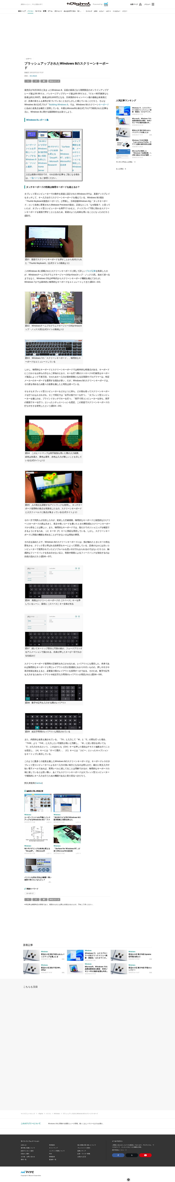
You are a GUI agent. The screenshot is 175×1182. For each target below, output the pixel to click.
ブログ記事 (91, 271)
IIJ (78, 11)
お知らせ (24, 1145)
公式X (95, 11)
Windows (57, 1113)
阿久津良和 (33, 76)
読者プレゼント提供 (27, 1151)
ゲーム (50, 11)
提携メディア (82, 1151)
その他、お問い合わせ (28, 1156)
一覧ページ (35, 178)
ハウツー (124, 11)
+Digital (40, 1113)
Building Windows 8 (58, 104)
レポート (108, 11)
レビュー (101, 11)
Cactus (38, 783)
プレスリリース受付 (84, 1148)
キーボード (104, 104)
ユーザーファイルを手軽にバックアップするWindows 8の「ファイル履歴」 (31, 156)
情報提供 (52, 1156)
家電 (44, 11)
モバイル (38, 11)
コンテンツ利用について (57, 1151)
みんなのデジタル (70, 11)
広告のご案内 (25, 1153)
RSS (50, 1153)
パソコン (30, 11)
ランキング (89, 11)
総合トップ (22, 11)
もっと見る (119, 169)
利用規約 (52, 1145)
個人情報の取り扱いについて (87, 1145)
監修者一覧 (52, 1159)
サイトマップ (53, 1148)
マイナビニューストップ (28, 1113)
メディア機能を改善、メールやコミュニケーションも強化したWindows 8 (76, 156)
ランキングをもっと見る (124, 162)
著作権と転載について (28, 1148)
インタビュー (116, 11)
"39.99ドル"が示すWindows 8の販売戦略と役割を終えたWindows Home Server (42, 156)
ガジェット (58, 11)
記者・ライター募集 (84, 1153)
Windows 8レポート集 (37, 120)
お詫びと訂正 (82, 1156)
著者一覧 (24, 1159)
